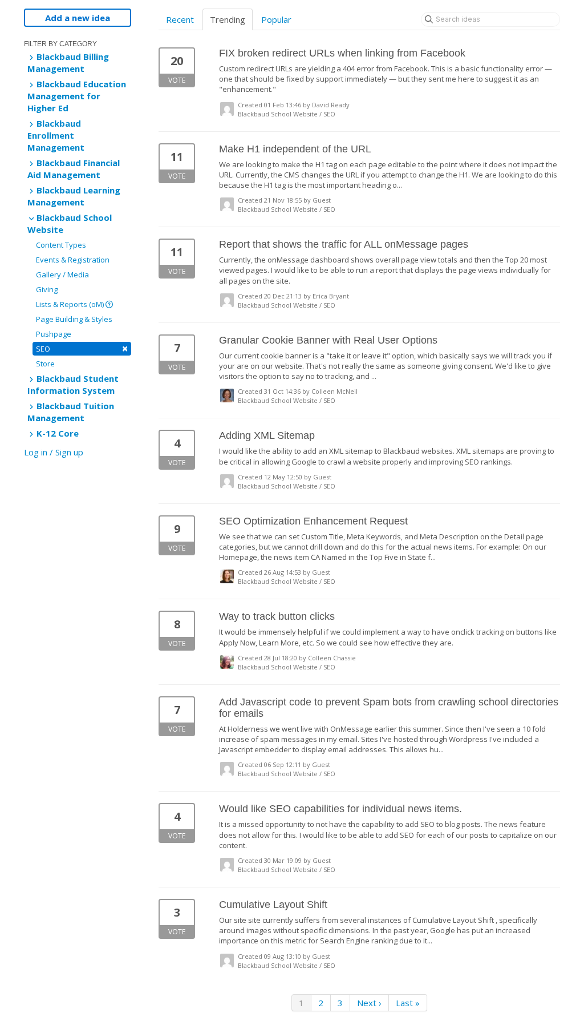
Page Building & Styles (74, 319)
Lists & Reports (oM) (71, 304)
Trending (227, 19)
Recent (180, 19)
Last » (408, 1002)
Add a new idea (77, 17)
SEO (82, 348)
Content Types (61, 245)
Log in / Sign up (53, 452)
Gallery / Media (62, 274)
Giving (47, 289)
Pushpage (53, 334)
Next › (369, 1002)
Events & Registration (73, 260)
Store (45, 363)
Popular (276, 19)
